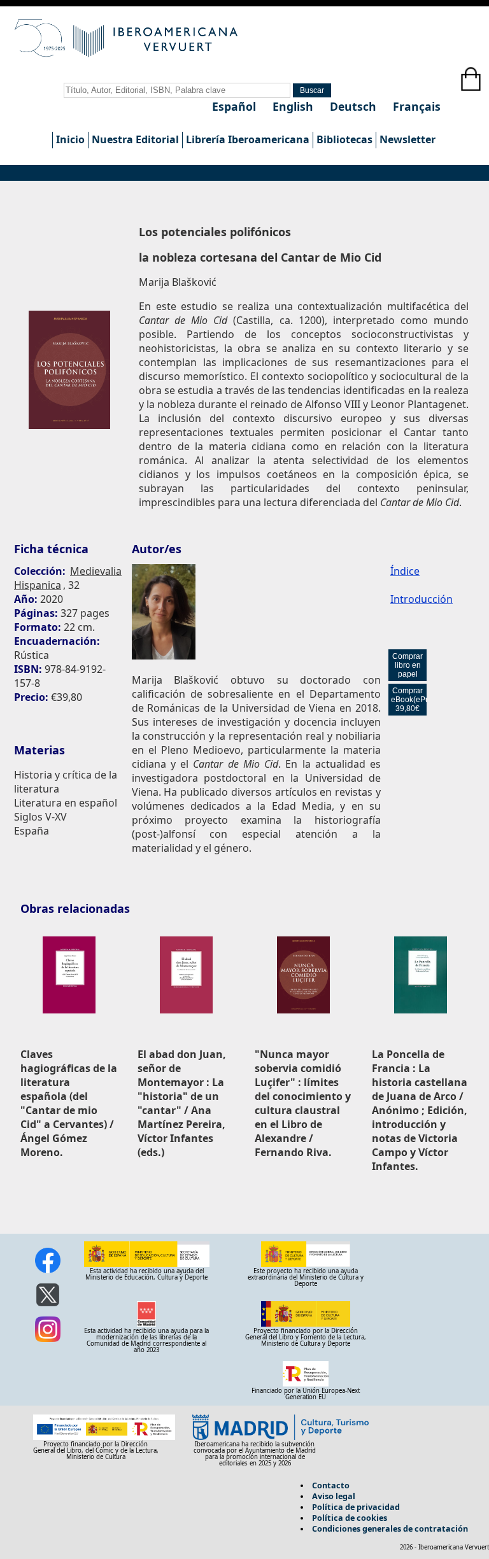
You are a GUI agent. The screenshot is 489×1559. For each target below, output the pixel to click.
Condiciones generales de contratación (390, 1528)
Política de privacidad (356, 1507)
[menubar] (245, 140)
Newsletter (407, 139)
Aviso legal (333, 1496)
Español (235, 106)
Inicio (70, 139)
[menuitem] (70, 140)
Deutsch (354, 106)
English (294, 106)
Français (417, 106)
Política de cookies (349, 1517)
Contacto (331, 1485)
